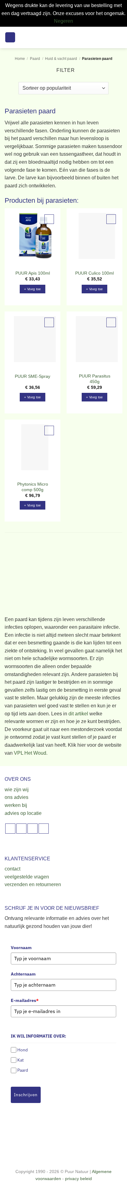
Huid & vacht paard (61, 59)
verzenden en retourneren (33, 884)
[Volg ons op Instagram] (21, 828)
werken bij (16, 805)
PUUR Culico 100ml (94, 273)
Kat (20, 1060)
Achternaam (23, 974)
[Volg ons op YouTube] (44, 828)
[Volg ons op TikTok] (32, 828)
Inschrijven (26, 1094)
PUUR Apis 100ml (32, 273)
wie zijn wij (17, 789)
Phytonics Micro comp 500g (32, 487)
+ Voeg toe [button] (32, 289)
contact (12, 868)
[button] (10, 37)
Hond (22, 1050)
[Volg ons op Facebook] (10, 828)
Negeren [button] (63, 21)
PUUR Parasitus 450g (94, 379)
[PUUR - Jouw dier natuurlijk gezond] (63, 37)
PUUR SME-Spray (32, 376)
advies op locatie (23, 813)
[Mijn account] (109, 37)
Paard (35, 59)
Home (20, 59)
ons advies (16, 797)
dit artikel (78, 713)
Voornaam (21, 947)
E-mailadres (25, 1000)
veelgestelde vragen (27, 876)
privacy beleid (78, 1178)
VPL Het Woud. (30, 753)
